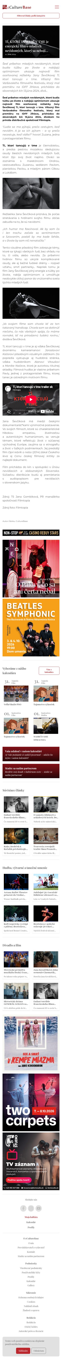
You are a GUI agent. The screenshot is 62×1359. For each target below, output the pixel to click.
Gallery (31, 1285)
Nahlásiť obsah (31, 1306)
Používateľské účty (31, 1272)
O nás (31, 1243)
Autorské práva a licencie (31, 1331)
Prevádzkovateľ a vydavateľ (31, 1247)
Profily (31, 1227)
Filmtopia (44, 120)
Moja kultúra (31, 1217)
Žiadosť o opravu (31, 1310)
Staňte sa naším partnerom (31, 1256)
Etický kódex (31, 1326)
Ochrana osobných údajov (31, 1297)
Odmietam (39, 1350)
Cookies (31, 1301)
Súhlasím (23, 1350)
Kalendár (31, 1222)
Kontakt (31, 1251)
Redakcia (31, 1322)
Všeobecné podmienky (31, 1268)
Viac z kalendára (49, 670)
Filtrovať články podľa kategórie (31, 15)
